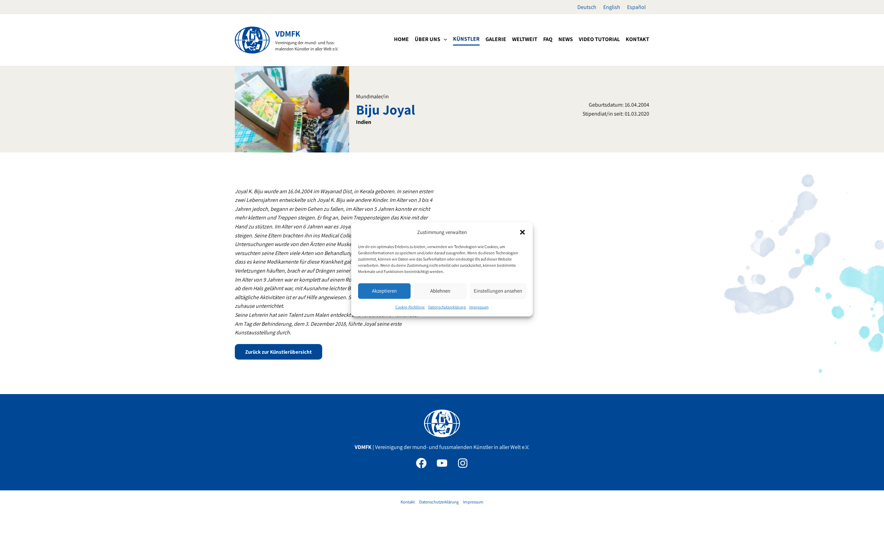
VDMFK (287, 33)
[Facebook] (421, 463)
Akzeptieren (384, 290)
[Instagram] (463, 463)
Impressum (479, 307)
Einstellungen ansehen (498, 290)
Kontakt (408, 502)
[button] (522, 232)
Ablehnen (440, 290)
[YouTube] (442, 463)
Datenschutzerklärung (447, 307)
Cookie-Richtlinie (410, 307)
